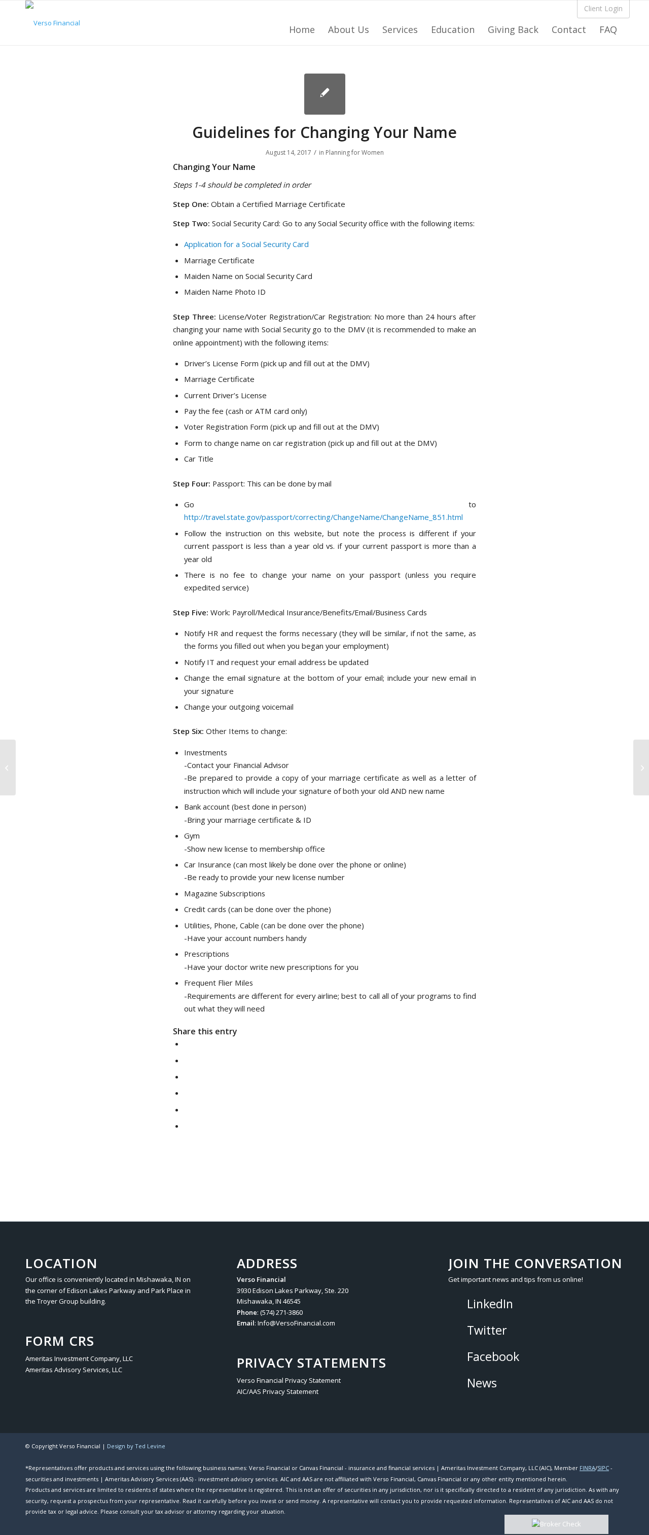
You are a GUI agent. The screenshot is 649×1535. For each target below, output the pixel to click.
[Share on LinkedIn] (187, 1109)
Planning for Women (355, 152)
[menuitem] (301, 26)
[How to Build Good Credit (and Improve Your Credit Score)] (8, 767)
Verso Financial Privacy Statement (289, 1380)
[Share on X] (187, 1060)
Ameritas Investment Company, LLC (79, 1358)
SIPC (603, 1468)
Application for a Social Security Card (246, 244)
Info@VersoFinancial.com (296, 1323)
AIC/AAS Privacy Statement (277, 1391)
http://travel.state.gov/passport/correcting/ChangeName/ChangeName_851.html (323, 517)
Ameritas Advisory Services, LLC (73, 1369)
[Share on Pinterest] (187, 1093)
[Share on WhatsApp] (187, 1076)
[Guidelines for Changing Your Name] (324, 94)
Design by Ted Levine (136, 1446)
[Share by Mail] (187, 1126)
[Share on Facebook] (187, 1043)
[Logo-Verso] (52, 23)
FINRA (587, 1468)
